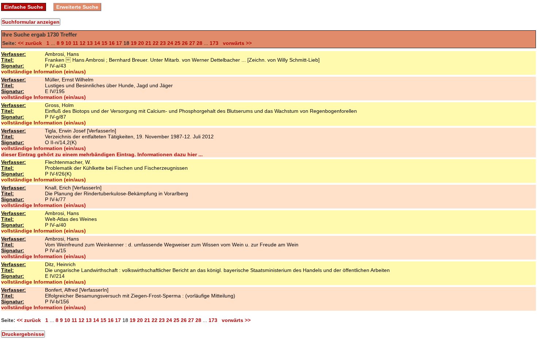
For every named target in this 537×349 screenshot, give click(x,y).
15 (104, 43)
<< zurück (31, 43)
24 (170, 43)
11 (75, 43)
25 (177, 43)
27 (192, 43)
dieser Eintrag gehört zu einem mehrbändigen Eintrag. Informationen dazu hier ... (102, 154)
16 (112, 43)
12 (82, 43)
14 (97, 43)
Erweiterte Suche (77, 7)
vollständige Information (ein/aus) (43, 71)
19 (134, 43)
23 (163, 43)
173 (214, 43)
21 (148, 43)
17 (119, 43)
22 (156, 43)
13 (90, 43)
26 (185, 43)
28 (199, 43)
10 (68, 43)
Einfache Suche (23, 7)
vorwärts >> (236, 43)
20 (141, 43)
